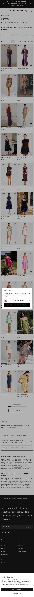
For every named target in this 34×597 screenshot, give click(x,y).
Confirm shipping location (17, 305)
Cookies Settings (17, 593)
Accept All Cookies (17, 589)
